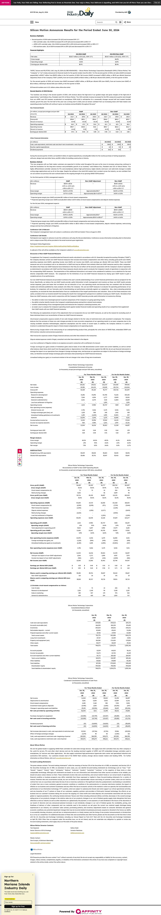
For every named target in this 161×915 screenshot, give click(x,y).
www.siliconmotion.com (81, 250)
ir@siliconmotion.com (77, 833)
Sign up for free (18, 906)
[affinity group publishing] (20, 460)
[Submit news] (20, 451)
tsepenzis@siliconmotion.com (39, 833)
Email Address (9, 899)
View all (157, 2)
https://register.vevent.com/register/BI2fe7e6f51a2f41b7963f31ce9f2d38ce (54, 246)
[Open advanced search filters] (120, 22)
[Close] (33, 875)
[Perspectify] (20, 455)
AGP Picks (5, 3)
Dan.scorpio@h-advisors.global (40, 843)
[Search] (116, 22)
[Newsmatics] (20, 464)
